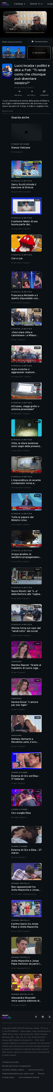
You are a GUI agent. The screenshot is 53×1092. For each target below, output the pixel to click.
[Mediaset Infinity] (5, 4)
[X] (49, 1017)
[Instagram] (43, 1017)
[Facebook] (36, 1017)
